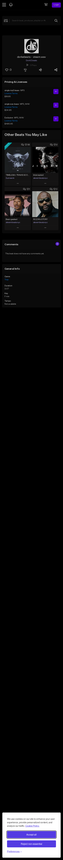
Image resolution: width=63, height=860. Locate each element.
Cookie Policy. (32, 825)
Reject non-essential (31, 843)
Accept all (31, 834)
